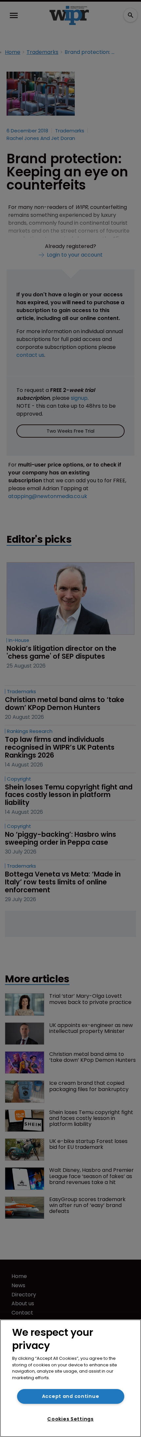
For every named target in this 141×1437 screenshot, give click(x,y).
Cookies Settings (70, 1419)
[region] (70, 1378)
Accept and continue (70, 1396)
